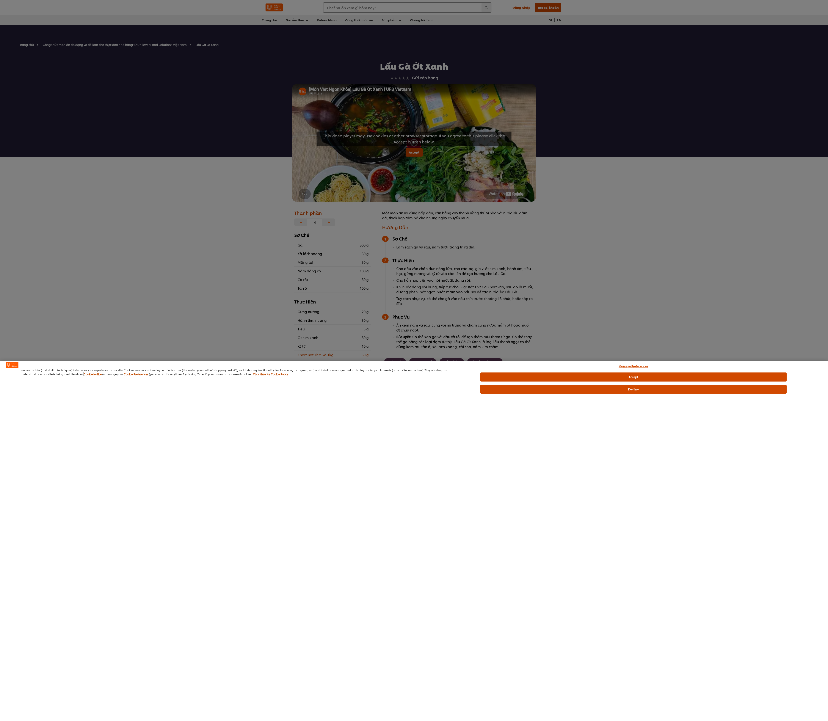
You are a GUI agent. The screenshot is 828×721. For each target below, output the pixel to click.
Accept (633, 377)
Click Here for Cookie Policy (270, 374)
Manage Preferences (633, 366)
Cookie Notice (93, 374)
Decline (633, 389)
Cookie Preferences (136, 374)
